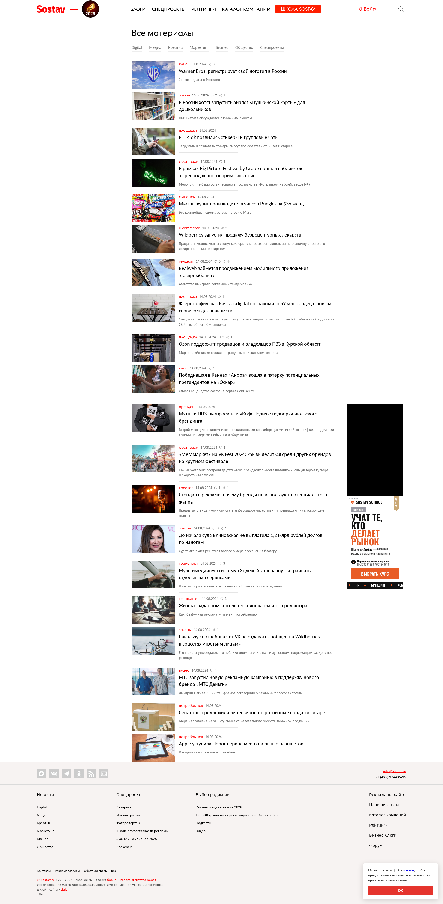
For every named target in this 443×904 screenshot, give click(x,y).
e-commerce (190, 227)
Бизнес (222, 48)
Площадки (188, 130)
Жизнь (185, 95)
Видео (184, 670)
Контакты (44, 871)
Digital (137, 48)
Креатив (175, 48)
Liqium (66, 890)
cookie (409, 870)
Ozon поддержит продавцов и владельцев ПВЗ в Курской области (250, 344)
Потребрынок (191, 705)
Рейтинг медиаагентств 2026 (219, 807)
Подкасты (203, 823)
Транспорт (189, 563)
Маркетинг (199, 48)
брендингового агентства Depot (131, 880)
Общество (244, 48)
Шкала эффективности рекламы (142, 831)
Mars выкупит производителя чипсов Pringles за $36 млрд (241, 204)
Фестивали (189, 161)
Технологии (190, 598)
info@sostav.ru (394, 771)
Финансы (187, 196)
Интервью (124, 807)
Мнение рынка (128, 815)
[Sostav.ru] (52, 9)
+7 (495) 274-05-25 (390, 777)
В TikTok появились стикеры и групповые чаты (229, 137)
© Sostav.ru (46, 880)
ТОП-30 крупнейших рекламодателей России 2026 (237, 815)
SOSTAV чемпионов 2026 (136, 839)
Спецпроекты (272, 48)
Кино (184, 64)
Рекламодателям (67, 871)
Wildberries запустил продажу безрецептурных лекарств (240, 235)
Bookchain (124, 847)
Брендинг (188, 406)
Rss (113, 871)
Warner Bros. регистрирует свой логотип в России (233, 71)
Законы (185, 528)
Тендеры (187, 261)
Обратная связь (95, 871)
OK (400, 890)
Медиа (155, 48)
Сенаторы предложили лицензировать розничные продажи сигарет (253, 713)
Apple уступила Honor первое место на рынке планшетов (241, 744)
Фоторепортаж (128, 823)
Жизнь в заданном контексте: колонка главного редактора (243, 606)
